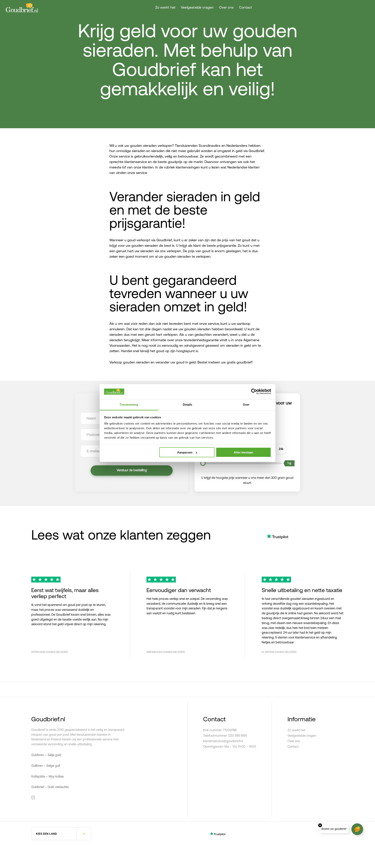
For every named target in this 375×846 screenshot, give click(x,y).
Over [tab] (246, 404)
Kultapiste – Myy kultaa (47, 776)
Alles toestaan (243, 452)
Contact (245, 8)
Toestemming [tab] (129, 404)
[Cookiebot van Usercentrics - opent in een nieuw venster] (254, 392)
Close (320, 825)
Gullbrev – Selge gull (45, 766)
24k (281, 449)
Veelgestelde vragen (197, 8)
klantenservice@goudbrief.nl (223, 741)
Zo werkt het (165, 8)
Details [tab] (187, 404)
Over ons (226, 8)
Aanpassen (184, 452)
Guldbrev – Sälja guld (46, 755)
